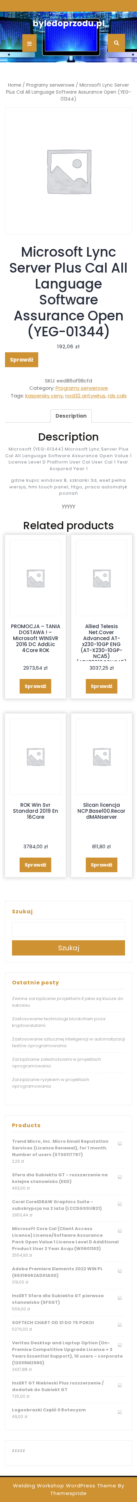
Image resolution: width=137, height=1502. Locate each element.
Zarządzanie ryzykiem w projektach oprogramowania (50, 1082)
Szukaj (22, 911)
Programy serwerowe (50, 85)
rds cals (117, 395)
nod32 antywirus (85, 395)
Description (71, 415)
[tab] (71, 416)
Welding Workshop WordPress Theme (64, 1485)
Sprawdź (21, 359)
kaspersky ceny (44, 395)
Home (14, 85)
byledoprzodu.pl (69, 23)
